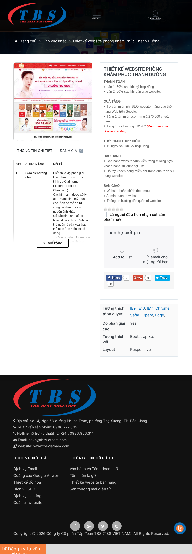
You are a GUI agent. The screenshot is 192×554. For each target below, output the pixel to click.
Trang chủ (27, 41)
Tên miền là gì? (83, 475)
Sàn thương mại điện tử (90, 489)
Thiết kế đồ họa (27, 482)
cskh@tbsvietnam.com (48, 440)
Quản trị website (28, 502)
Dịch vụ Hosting (28, 496)
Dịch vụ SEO (24, 489)
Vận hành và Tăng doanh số (94, 468)
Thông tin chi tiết (34, 150)
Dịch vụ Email (25, 468)
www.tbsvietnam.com (52, 446)
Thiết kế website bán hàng (93, 482)
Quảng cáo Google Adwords (38, 475)
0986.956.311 (82, 433)
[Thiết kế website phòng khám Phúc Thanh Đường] (53, 102)
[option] (53, 102)
